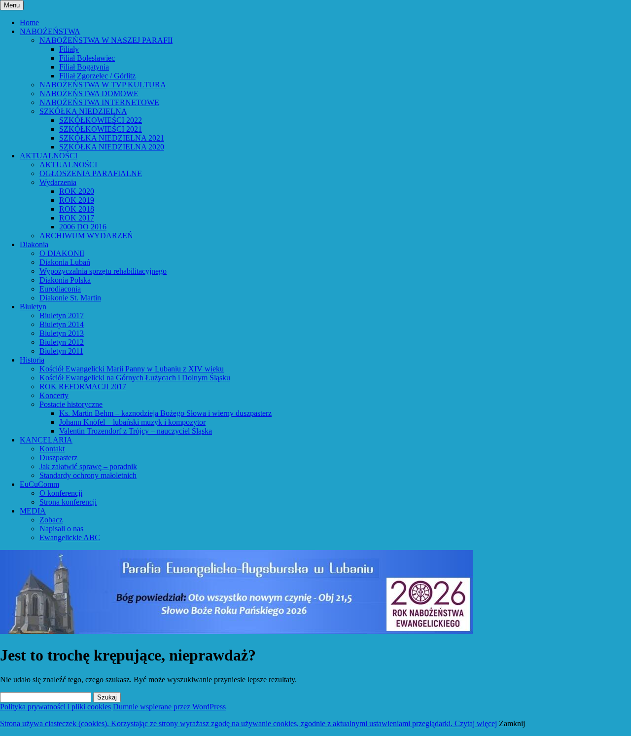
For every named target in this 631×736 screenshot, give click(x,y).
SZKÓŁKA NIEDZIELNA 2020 (111, 147)
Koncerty (54, 395)
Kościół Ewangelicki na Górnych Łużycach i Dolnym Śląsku (134, 377)
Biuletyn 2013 (61, 333)
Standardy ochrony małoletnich (88, 475)
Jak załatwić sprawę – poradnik (88, 466)
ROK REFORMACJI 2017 (82, 386)
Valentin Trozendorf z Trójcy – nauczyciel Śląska (135, 431)
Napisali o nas (61, 528)
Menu (12, 5)
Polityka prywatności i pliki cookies (55, 706)
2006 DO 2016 (82, 226)
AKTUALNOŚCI (48, 155)
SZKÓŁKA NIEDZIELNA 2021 (111, 138)
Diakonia (34, 244)
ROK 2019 (76, 200)
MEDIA (33, 511)
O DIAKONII (61, 253)
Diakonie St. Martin (70, 298)
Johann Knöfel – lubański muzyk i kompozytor (132, 422)
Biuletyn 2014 (61, 324)
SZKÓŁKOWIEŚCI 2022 (100, 120)
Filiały (69, 49)
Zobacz (51, 519)
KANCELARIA (46, 440)
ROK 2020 (76, 191)
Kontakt (52, 448)
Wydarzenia (57, 182)
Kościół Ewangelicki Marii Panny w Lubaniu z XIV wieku (131, 369)
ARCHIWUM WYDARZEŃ (86, 235)
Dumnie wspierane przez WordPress (169, 706)
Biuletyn (33, 306)
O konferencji (60, 493)
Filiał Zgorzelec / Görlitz (97, 76)
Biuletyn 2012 (61, 342)
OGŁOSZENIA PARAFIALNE (90, 173)
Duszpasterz (58, 457)
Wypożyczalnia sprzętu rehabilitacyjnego (103, 271)
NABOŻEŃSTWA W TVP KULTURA (102, 84)
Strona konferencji (68, 502)
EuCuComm (39, 484)
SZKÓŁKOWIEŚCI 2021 (100, 129)
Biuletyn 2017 (61, 315)
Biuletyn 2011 (61, 351)
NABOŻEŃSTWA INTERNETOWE (99, 102)
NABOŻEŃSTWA (50, 31)
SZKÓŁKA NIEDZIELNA (83, 111)
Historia (32, 360)
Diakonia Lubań (64, 262)
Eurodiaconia (60, 289)
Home (29, 22)
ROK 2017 (76, 218)
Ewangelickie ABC (69, 537)
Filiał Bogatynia (84, 67)
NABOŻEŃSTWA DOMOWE (89, 93)
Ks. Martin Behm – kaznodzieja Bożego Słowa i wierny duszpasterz (165, 413)
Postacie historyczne (71, 404)
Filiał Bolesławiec (87, 58)
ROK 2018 (76, 209)
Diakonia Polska (65, 280)
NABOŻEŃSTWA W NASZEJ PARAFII (106, 40)
